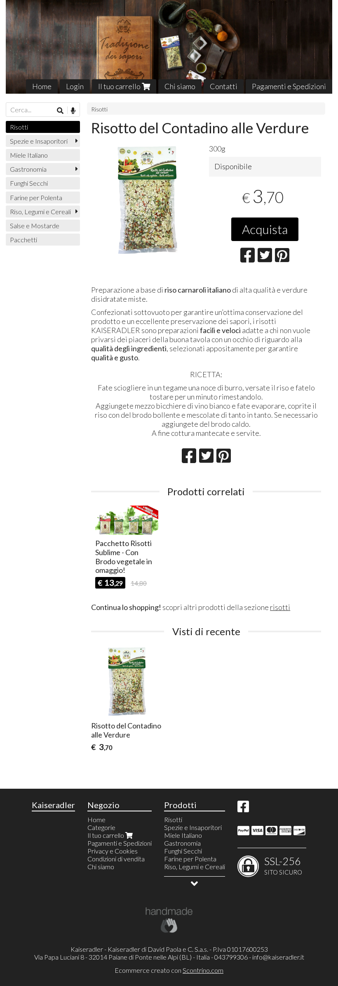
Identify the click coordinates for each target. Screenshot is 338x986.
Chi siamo (179, 86)
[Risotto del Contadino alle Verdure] (147, 200)
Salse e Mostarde (34, 225)
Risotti (99, 109)
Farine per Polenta (36, 197)
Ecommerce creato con (169, 970)
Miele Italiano (29, 155)
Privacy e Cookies (112, 851)
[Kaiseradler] (169, 47)
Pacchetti (23, 240)
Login (75, 86)
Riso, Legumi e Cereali (40, 211)
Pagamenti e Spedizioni (289, 86)
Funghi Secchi (29, 183)
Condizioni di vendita (116, 859)
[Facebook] (243, 809)
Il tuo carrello (120, 86)
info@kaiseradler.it (278, 957)
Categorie (101, 827)
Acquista (265, 229)
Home (42, 86)
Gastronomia (28, 169)
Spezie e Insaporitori (39, 141)
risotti (280, 607)
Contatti (223, 86)
